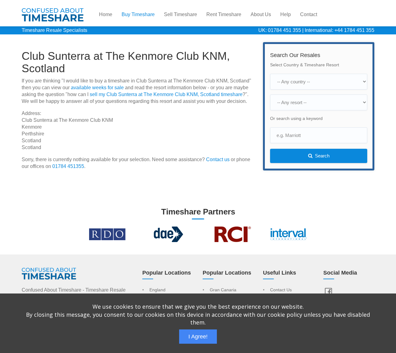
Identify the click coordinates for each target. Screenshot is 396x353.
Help (285, 14)
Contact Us (281, 290)
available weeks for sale (97, 87)
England (157, 290)
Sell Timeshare (180, 14)
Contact (308, 14)
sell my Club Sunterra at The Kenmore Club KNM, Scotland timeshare (166, 94)
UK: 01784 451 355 (279, 30)
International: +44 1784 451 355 (339, 30)
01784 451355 (68, 166)
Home (105, 14)
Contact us (218, 159)
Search (321, 155)
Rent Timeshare (223, 14)
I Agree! (198, 336)
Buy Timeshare (138, 14)
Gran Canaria (223, 290)
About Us (261, 14)
